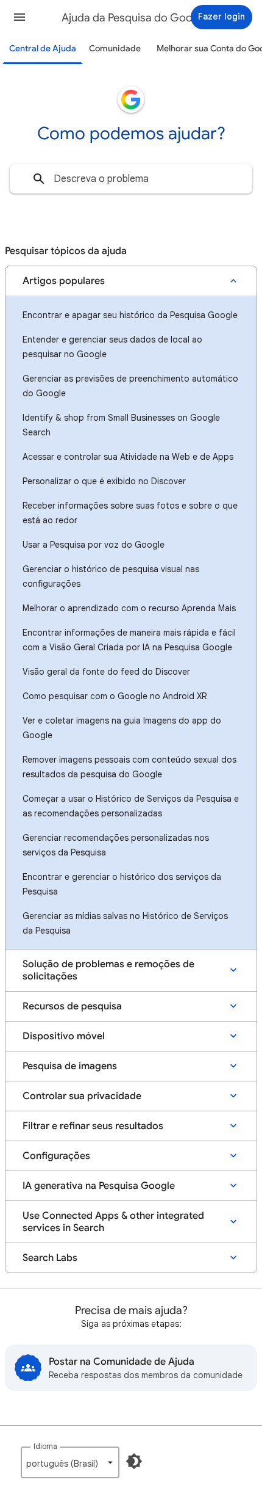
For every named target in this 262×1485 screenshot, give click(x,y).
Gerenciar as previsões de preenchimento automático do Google (130, 386)
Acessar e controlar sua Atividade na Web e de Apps (128, 456)
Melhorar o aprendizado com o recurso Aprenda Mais (129, 608)
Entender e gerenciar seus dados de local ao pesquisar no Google (112, 347)
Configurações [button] (56, 1156)
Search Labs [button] (50, 1258)
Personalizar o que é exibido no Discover (104, 481)
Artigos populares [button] (64, 281)
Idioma (45, 1446)
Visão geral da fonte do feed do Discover (106, 671)
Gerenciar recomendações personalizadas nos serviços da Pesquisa (116, 845)
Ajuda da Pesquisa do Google (135, 17)
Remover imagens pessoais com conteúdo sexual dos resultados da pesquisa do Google (129, 767)
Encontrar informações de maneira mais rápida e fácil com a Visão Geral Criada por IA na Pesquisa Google (129, 640)
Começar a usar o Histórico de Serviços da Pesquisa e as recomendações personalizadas (131, 806)
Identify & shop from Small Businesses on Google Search (121, 425)
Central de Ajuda (42, 48)
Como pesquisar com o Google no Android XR (115, 696)
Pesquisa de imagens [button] (70, 1066)
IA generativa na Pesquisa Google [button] (99, 1186)
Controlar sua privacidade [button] (82, 1096)
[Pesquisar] (39, 179)
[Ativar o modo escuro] (134, 1461)
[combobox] (131, 179)
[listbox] (70, 1462)
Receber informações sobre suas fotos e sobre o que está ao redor (130, 513)
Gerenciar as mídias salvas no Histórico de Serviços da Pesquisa (125, 923)
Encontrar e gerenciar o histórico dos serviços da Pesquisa (122, 884)
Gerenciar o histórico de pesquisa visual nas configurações (111, 576)
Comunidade (115, 48)
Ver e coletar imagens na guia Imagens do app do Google (122, 728)
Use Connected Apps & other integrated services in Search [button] (113, 1222)
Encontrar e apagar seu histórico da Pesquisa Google (130, 315)
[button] (19, 17)
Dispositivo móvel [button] (64, 1036)
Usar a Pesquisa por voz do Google (94, 544)
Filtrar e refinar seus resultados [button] (93, 1126)
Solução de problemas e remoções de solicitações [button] (108, 970)
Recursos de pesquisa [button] (72, 1006)
